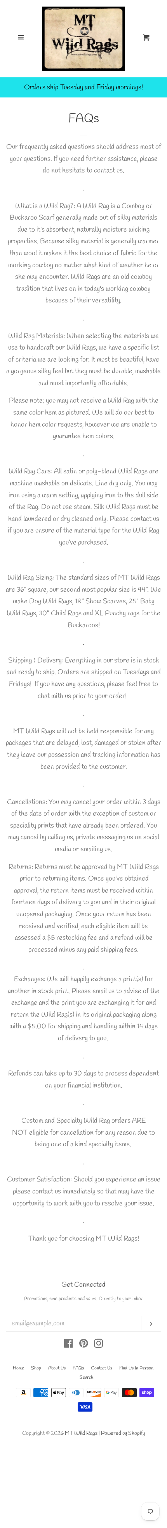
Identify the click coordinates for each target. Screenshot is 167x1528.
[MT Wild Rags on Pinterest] (84, 1345)
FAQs (78, 1368)
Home (18, 1368)
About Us (57, 1368)
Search (86, 1377)
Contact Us (101, 1368)
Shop (36, 1368)
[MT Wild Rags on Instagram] (98, 1345)
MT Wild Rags (81, 1433)
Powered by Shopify (123, 1433)
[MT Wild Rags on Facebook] (68, 1345)
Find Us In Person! (137, 1368)
